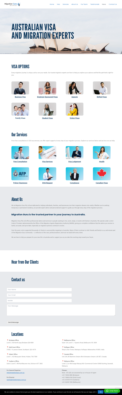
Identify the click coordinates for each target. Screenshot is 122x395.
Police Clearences (20, 183)
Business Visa (20, 97)
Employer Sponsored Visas (47, 97)
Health (101, 162)
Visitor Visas (74, 118)
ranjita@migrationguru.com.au (16, 380)
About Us (74, 4)
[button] (112, 391)
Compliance (74, 183)
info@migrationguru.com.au (15, 373)
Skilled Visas (102, 97)
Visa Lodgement (74, 162)
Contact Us (113, 4)
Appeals (74, 97)
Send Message (13, 322)
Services (66, 4)
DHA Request (47, 183)
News (104, 4)
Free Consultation (20, 162)
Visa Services (47, 162)
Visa (58, 4)
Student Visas (47, 118)
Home (52, 4)
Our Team (84, 4)
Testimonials (94, 4)
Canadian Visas (102, 183)
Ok (101, 392)
